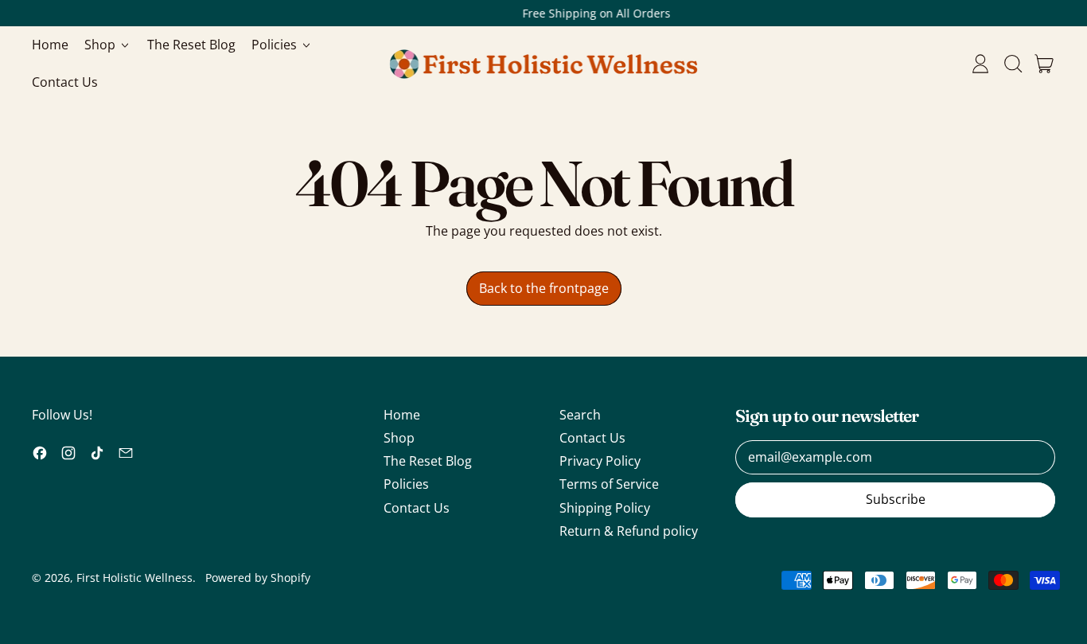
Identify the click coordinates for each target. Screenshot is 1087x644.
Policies (406, 484)
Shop (399, 438)
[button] (1012, 64)
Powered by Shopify (257, 577)
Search (580, 414)
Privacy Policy (600, 461)
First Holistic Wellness (134, 577)
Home (50, 44)
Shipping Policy (604, 508)
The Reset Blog (191, 44)
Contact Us (65, 82)
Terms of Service (609, 484)
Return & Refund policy (628, 531)
